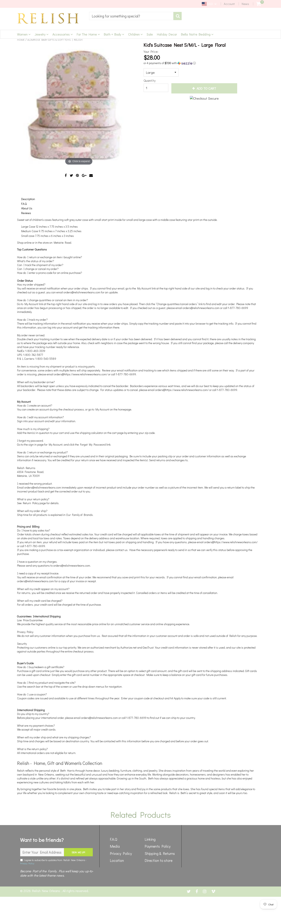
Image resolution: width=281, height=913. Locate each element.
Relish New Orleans (46, 891)
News (245, 4)
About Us (26, 208)
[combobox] (131, 16)
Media (115, 846)
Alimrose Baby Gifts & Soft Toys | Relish (54, 39)
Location (117, 860)
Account (229, 4)
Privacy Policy (27, 863)
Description (28, 199)
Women (22, 34)
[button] (199, 63)
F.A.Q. (24, 204)
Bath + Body (113, 34)
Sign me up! (78, 852)
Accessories (61, 34)
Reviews (26, 213)
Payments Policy (158, 846)
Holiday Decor (167, 34)
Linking (150, 839)
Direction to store (158, 860)
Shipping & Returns (160, 853)
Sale (150, 34)
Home (20, 39)
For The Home (87, 34)
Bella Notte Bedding (196, 34)
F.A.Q (113, 839)
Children (134, 34)
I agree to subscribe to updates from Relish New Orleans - (53, 861)
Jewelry (40, 34)
